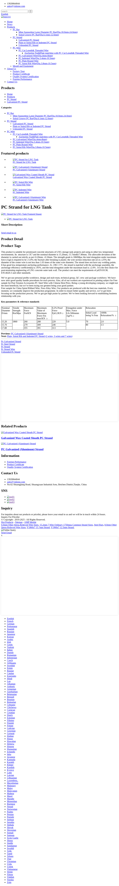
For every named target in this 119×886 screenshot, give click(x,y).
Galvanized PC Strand (29, 40)
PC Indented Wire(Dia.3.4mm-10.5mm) (37, 58)
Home (10, 21)
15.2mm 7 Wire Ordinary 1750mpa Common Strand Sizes (66, 525)
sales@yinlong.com (16, 482)
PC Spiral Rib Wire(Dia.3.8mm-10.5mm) (37, 63)
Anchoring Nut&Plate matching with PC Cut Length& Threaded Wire (56, 53)
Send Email (6, 532)
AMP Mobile (30, 522)
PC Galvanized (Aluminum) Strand (29, 169)
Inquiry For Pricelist (10, 517)
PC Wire (17, 48)
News (9, 24)
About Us (11, 68)
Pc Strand (5, 346)
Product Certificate (21, 74)
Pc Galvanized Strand (11, 341)
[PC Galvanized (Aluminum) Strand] (18, 443)
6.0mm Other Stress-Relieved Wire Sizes (19, 525)
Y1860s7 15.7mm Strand (38, 527)
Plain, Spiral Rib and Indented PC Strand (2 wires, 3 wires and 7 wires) (39, 336)
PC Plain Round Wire (28, 61)
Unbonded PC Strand (28, 45)
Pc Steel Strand (8, 344)
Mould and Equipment (23, 66)
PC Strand (17, 37)
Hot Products (7, 522)
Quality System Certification (26, 76)
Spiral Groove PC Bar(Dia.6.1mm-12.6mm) (39, 35)
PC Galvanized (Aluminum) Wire (28, 200)
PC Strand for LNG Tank (24, 162)
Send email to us (8, 233)
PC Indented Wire (21, 192)
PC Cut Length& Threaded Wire (33, 50)
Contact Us (12, 82)
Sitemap (18, 522)
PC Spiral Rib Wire (21, 185)
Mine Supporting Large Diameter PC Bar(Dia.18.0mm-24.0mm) (48, 32)
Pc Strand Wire (8, 349)
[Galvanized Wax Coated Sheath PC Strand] (22, 432)
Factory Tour (19, 71)
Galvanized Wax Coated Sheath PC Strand (32, 177)
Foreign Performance (22, 79)
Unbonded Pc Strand (10, 352)
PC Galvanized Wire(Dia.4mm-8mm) (36, 55)
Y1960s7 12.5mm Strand (62, 527)
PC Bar (16, 29)
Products (11, 27)
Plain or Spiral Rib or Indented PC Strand (38, 42)
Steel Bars (98, 525)
